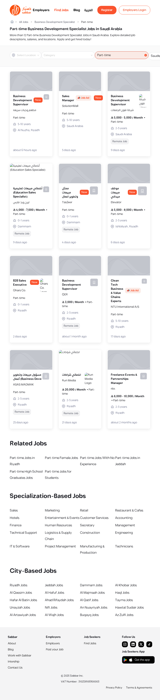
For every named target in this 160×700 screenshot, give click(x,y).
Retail (84, 510)
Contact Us (15, 668)
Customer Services (94, 517)
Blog (76, 10)
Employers (41, 10)
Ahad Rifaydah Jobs (59, 600)
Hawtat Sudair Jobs (129, 607)
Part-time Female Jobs (61, 457)
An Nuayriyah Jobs (93, 607)
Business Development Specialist (55, 22)
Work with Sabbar (19, 656)
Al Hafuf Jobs (54, 592)
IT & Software (19, 546)
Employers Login (134, 10)
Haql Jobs (122, 592)
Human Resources (58, 525)
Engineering (124, 532)
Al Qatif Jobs (89, 600)
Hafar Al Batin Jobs (23, 600)
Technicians (124, 546)
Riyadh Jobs (18, 585)
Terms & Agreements (139, 688)
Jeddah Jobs (54, 585)
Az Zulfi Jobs (124, 615)
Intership (13, 662)
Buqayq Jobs (89, 615)
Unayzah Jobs (20, 607)
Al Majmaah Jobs (92, 592)
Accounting (123, 517)
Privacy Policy (114, 688)
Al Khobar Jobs (126, 585)
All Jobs (23, 22)
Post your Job (54, 649)
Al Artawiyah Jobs (23, 615)
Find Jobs (61, 10)
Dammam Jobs (91, 585)
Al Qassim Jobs (21, 592)
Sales (14, 510)
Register (107, 10)
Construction (90, 532)
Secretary (87, 525)
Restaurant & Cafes (129, 510)
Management (125, 525)
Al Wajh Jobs (54, 615)
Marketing (52, 510)
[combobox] (29, 55)
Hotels (14, 517)
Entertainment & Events (62, 517)
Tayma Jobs (124, 600)
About (12, 643)
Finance (15, 525)
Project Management (60, 546)
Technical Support (23, 532)
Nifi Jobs (51, 607)
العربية (88, 10)
